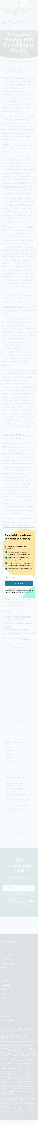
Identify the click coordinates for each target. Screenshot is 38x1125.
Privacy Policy (14, 592)
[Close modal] (30, 531)
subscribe (19, 583)
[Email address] (19, 577)
